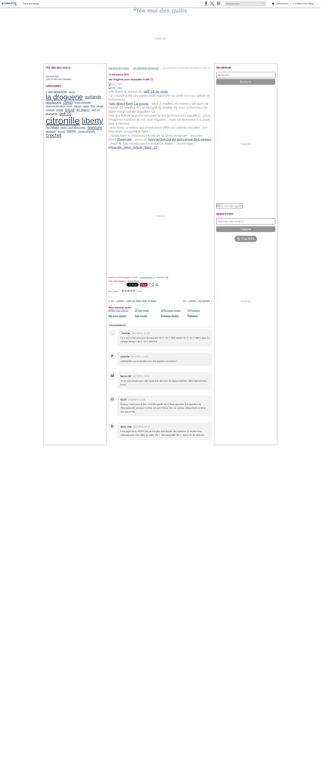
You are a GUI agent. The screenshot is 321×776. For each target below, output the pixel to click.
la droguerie (64, 97)
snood (61, 131)
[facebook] (206, 3)
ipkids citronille (86, 131)
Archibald (52, 127)
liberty (92, 121)
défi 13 (96, 109)
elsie (86, 106)
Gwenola (124, 139)
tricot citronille (83, 102)
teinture (94, 127)
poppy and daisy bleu (73, 127)
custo (68, 103)
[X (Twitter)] (212, 3)
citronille (63, 120)
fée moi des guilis (118, 68)
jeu (93, 106)
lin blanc (83, 110)
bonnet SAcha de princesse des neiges (179, 139)
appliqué (51, 131)
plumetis (51, 114)
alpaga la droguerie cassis (59, 106)
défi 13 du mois (156, 91)
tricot (70, 110)
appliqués (53, 102)
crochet (53, 135)
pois (59, 110)
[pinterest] (218, 3)
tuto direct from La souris (129, 104)
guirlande (93, 97)
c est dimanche (56, 91)
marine (71, 131)
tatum (72, 92)
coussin (50, 109)
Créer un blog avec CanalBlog (59, 79)
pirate (100, 106)
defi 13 (65, 114)
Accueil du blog (52, 76)
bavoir (78, 106)
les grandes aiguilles (146, 68)
